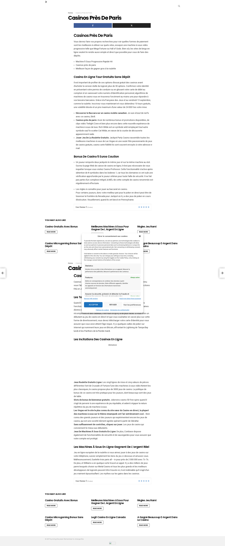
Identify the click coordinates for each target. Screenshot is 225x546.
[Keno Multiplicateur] (3, 273)
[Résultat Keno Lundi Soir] (222, 273)
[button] (140, 236)
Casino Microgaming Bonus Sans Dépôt (64, 245)
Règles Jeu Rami (146, 226)
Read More (51, 232)
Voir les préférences (132, 305)
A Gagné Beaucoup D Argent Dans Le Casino (157, 245)
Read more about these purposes (130, 298)
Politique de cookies (102, 310)
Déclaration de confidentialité (119, 310)
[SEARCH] (179, 6)
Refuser (113, 304)
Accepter (93, 304)
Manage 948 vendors (91, 298)
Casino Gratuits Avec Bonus (61, 226)
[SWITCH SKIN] (46, 2)
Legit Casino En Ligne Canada (108, 517)
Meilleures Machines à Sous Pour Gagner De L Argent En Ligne (110, 228)
